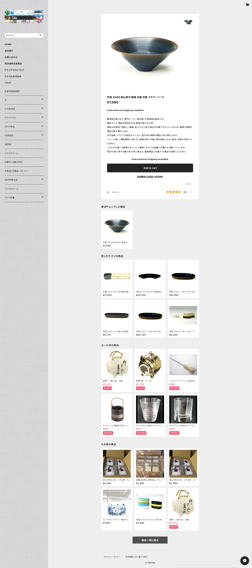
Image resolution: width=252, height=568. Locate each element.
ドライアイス (10, 117)
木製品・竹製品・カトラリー (17, 171)
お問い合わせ (11, 57)
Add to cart (150, 168)
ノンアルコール (12, 188)
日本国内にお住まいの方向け (150, 176)
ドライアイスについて (14, 70)
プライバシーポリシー (112, 557)
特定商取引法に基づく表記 (136, 557)
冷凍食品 (9, 135)
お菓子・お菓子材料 (14, 162)
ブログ (8, 83)
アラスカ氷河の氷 (13, 76)
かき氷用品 (10, 109)
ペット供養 (10, 197)
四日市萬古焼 (11, 180)
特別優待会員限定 (13, 63)
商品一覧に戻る (150, 540)
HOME (8, 44)
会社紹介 (9, 51)
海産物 (8, 144)
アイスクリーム (11, 153)
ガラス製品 (10, 126)
